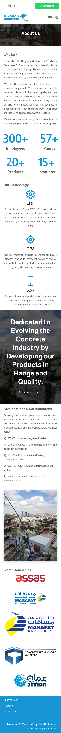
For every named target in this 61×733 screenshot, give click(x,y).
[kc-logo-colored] (16, 18)
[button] (57, 18)
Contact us (10, 711)
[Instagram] (15, 5)
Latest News (11, 700)
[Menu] (50, 17)
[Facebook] (9, 5)
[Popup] (30, 579)
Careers (9, 705)
